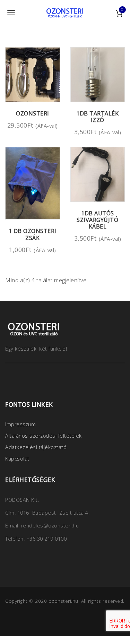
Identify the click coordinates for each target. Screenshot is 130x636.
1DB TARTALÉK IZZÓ (97, 117)
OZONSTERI (32, 113)
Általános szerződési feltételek (43, 435)
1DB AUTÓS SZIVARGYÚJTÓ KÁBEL (97, 219)
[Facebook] (12, 380)
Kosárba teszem (40, 94)
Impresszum (20, 424)
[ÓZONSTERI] (65, 13)
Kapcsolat (17, 458)
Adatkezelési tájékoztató (36, 447)
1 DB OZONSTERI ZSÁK (33, 234)
